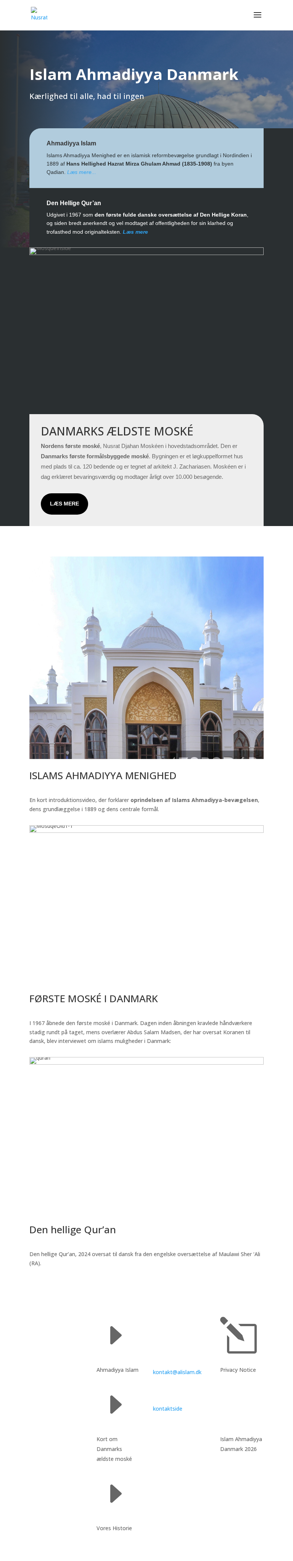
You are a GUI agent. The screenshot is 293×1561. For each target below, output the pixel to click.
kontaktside (167, 1408)
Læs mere (64, 504)
